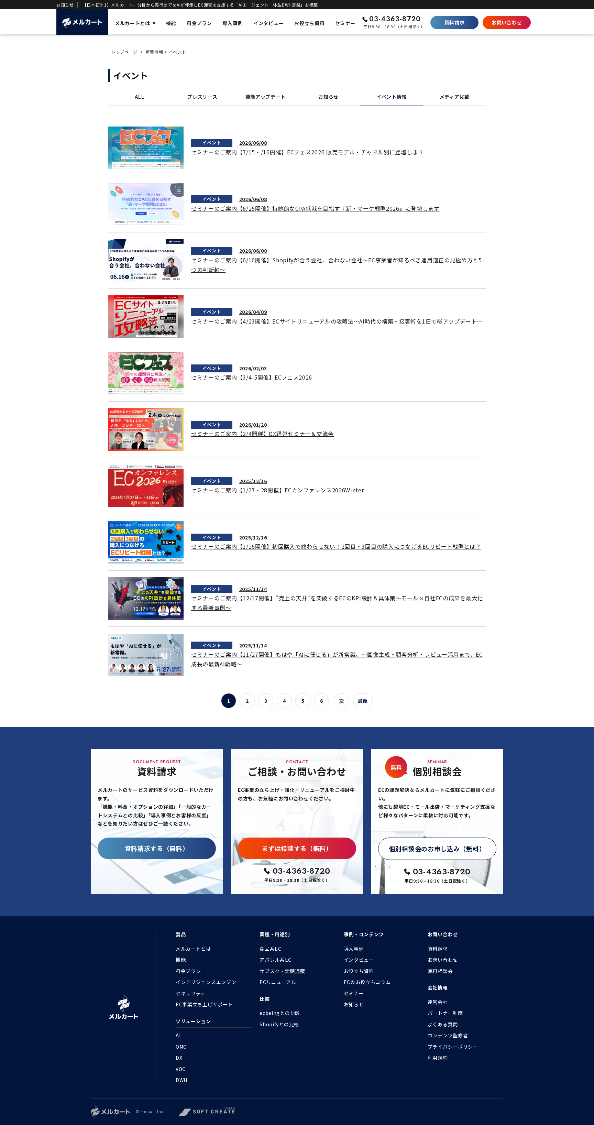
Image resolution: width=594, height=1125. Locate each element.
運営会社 (438, 1001)
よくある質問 (443, 1024)
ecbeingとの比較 (280, 1012)
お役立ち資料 (359, 971)
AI (178, 1035)
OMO (181, 1046)
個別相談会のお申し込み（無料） (437, 848)
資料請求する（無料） (157, 848)
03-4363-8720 (395, 19)
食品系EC (271, 948)
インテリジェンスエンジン (206, 982)
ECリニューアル (278, 982)
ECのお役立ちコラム (367, 982)
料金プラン (188, 971)
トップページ (124, 52)
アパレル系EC (276, 959)
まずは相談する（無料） (297, 848)
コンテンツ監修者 (448, 1035)
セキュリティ (191, 993)
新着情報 (154, 52)
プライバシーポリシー (453, 1046)
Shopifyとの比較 (279, 1024)
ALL (139, 96)
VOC (181, 1069)
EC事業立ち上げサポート (204, 1004)
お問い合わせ (507, 22)
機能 (181, 959)
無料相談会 (440, 971)
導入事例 (354, 948)
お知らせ (328, 96)
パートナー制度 (445, 1012)
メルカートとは (193, 948)
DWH (181, 1080)
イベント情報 (391, 96)
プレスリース (202, 96)
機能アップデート (265, 96)
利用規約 (438, 1057)
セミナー (354, 993)
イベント (177, 52)
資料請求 (454, 22)
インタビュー (359, 959)
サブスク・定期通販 (282, 971)
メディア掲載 (455, 96)
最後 (363, 700)
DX (179, 1057)
